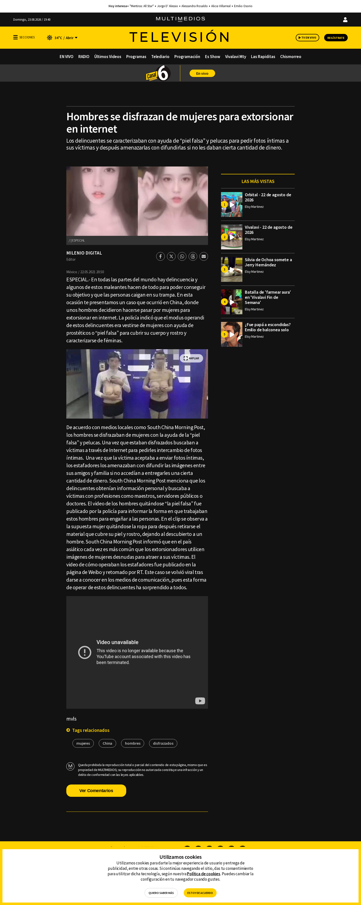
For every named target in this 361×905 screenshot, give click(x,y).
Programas (136, 56)
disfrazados (163, 743)
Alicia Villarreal (221, 6)
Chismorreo (290, 56)
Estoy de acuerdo (200, 893)
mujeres (83, 743)
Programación (187, 56)
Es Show (212, 56)
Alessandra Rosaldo (194, 6)
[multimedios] (180, 19)
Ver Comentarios (96, 790)
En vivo (202, 73)
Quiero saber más (161, 893)
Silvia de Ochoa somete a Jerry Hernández (268, 262)
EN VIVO (66, 56)
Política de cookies (203, 873)
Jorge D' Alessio (167, 6)
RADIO (83, 56)
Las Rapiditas (263, 56)
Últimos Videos (107, 56)
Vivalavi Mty (235, 56)
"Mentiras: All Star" (142, 6)
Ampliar (194, 358)
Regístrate (336, 38)
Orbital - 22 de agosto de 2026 (268, 197)
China (107, 743)
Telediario (160, 56)
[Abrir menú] (15, 37)
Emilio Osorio (243, 6)
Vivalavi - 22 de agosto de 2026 (268, 229)
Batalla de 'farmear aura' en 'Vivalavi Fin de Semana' (268, 297)
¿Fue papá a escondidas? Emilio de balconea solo (268, 327)
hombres (132, 743)
